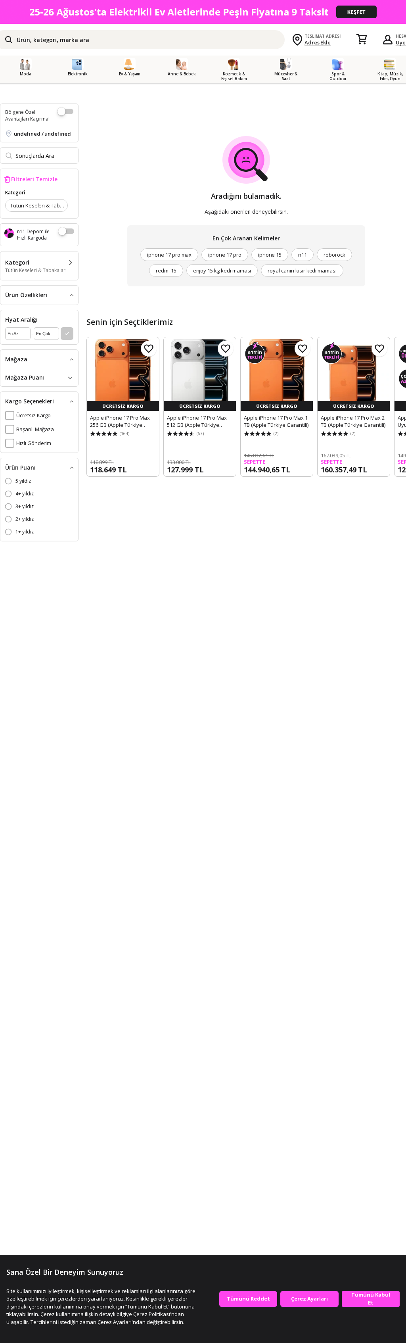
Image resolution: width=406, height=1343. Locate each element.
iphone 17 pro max (169, 254)
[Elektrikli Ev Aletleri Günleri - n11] (203, 12)
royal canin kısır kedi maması (302, 270)
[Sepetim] (361, 39)
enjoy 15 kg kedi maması (222, 270)
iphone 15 (270, 254)
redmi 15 (166, 270)
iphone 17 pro (224, 254)
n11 (302, 254)
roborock (334, 254)
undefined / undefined (42, 133)
